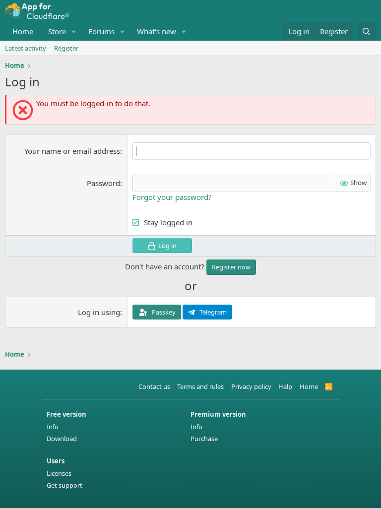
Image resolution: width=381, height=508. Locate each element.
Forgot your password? (172, 197)
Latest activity (25, 48)
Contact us (154, 386)
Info (53, 426)
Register (66, 48)
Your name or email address (72, 151)
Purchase (204, 438)
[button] (74, 31)
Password (103, 183)
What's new (156, 31)
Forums (101, 31)
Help (285, 386)
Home (22, 31)
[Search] (366, 31)
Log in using (99, 312)
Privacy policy (251, 386)
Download (62, 438)
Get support (64, 485)
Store (57, 31)
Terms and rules (200, 386)
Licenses (59, 473)
